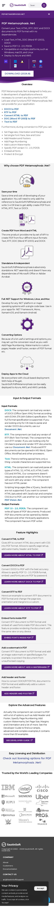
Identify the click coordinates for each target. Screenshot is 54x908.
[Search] (44, 5)
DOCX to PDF (11, 109)
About (5, 862)
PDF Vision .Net (13, 500)
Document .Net (13, 429)
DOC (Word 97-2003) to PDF (19, 118)
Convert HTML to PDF (16, 115)
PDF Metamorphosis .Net (13, 14)
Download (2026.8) (17, 73)
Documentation (10, 869)
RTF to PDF (10, 112)
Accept (40, 888)
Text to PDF (10, 122)
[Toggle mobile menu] (3, 5)
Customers (8, 866)
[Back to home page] (19, 5)
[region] (24, 893)
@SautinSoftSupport (14, 879)
